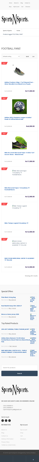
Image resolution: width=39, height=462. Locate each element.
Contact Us (27, 3)
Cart (22, 6)
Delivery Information (7, 439)
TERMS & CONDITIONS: (8, 445)
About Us (16, 3)
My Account (16, 6)
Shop (10, 6)
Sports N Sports (7, 30)
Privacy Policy (5, 442)
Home (10, 3)
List (33, 56)
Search (19, 373)
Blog (22, 3)
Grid (27, 56)
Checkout (27, 6)
